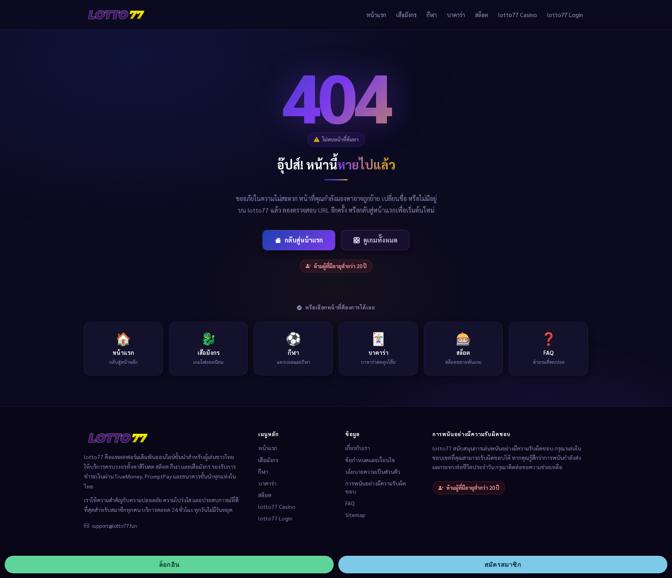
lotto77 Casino (517, 14)
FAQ (350, 502)
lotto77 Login (565, 14)
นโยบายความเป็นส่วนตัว (372, 471)
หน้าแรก (376, 14)
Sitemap (355, 514)
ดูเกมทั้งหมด (380, 240)
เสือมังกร (406, 14)
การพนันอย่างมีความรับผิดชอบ (375, 487)
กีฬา (432, 14)
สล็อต (481, 14)
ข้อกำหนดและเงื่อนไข (370, 459)
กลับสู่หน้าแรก (304, 240)
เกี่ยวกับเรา (357, 447)
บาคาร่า (456, 14)
